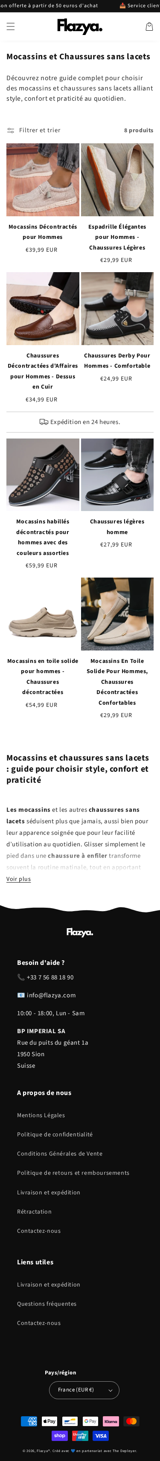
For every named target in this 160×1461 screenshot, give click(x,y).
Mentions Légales (41, 1115)
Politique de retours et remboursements (73, 1173)
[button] (10, 26)
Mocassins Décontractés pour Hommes (43, 232)
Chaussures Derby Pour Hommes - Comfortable (117, 361)
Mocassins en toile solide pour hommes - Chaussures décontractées (43, 677)
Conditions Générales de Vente (59, 1154)
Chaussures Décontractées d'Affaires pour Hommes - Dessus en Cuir (43, 371)
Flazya (42, 1450)
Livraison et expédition (49, 1192)
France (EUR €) (76, 1390)
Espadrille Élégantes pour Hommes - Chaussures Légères (117, 237)
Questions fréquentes (47, 1304)
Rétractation (34, 1212)
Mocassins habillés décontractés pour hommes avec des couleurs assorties (43, 537)
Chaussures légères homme (117, 527)
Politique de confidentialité (55, 1134)
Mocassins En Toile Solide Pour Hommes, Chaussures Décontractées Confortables (117, 682)
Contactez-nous (39, 1231)
